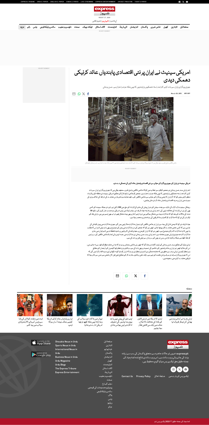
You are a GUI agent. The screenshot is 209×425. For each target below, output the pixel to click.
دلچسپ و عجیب (64, 27)
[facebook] (144, 275)
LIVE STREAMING (87, 2)
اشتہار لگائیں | (97, 21)
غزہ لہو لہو (108, 349)
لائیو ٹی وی (105, 21)
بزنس (35, 27)
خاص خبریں (156, 27)
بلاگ (110, 395)
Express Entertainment (67, 372)
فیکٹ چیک (87, 27)
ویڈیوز (109, 403)
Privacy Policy (143, 376)
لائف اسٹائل (100, 27)
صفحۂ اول (184, 27)
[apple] (35, 344)
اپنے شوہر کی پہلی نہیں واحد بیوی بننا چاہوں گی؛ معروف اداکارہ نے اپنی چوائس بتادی (121, 322)
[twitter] (135, 275)
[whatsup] (126, 275)
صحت (77, 27)
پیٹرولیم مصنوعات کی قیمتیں (100, 387)
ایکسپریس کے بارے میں (179, 376)
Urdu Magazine (62, 361)
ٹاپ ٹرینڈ (123, 27)
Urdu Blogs (60, 364)
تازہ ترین (174, 27)
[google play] (35, 355)
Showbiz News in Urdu (66, 341)
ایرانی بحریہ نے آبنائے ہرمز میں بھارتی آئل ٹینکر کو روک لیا (180, 320)
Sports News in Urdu (65, 345)
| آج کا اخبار (113, 21)
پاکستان (144, 27)
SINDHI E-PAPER (72, 2)
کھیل (166, 27)
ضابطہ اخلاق (159, 376)
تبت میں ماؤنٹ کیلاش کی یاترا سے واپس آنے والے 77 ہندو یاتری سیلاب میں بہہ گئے (30, 322)
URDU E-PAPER (42, 2)
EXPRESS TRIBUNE (28, 2)
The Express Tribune (65, 368)
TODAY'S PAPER (140, 2)
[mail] (117, 275)
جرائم (110, 407)
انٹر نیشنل (134, 27)
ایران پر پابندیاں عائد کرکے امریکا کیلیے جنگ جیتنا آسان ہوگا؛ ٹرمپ (60, 322)
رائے (28, 27)
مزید (22, 27)
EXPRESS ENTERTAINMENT (106, 2)
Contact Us (127, 376)
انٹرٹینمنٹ (112, 27)
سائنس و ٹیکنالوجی (47, 27)
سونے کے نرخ (107, 384)
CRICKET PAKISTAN (125, 2)
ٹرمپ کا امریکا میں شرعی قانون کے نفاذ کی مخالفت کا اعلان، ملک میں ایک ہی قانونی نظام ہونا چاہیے (149, 323)
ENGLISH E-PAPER (57, 2)
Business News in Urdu (66, 357)
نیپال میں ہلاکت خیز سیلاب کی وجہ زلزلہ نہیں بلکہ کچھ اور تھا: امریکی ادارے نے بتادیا (89, 322)
